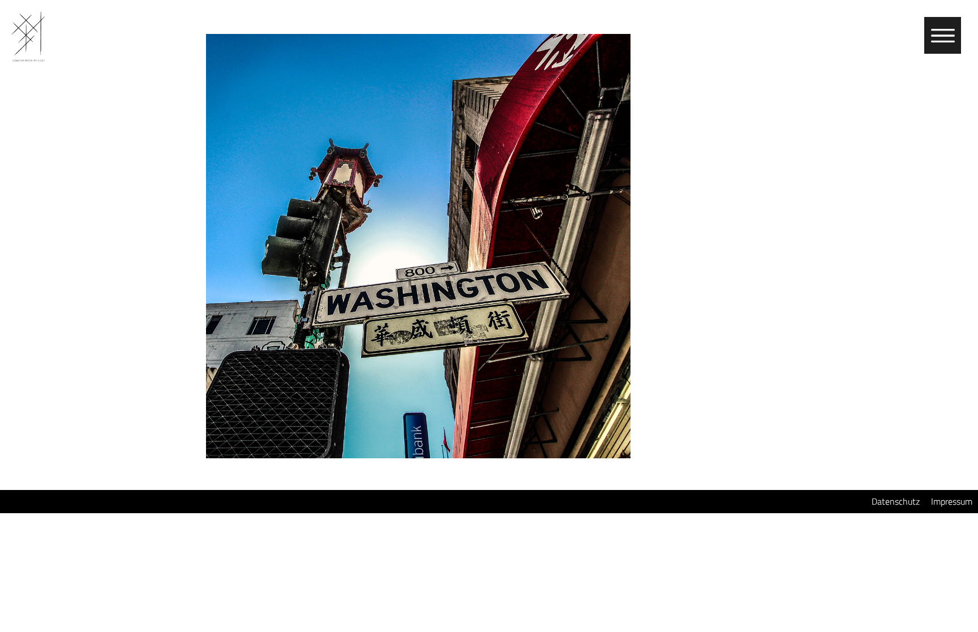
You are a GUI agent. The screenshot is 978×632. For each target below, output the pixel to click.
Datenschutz (896, 501)
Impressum (951, 501)
